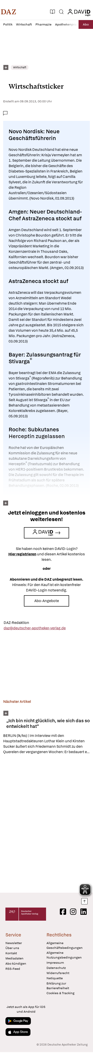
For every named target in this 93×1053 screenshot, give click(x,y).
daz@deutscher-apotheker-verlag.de (35, 628)
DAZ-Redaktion (16, 622)
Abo (86, 24)
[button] (8, 11)
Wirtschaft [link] (19, 67)
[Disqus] (46, 823)
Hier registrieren (22, 554)
